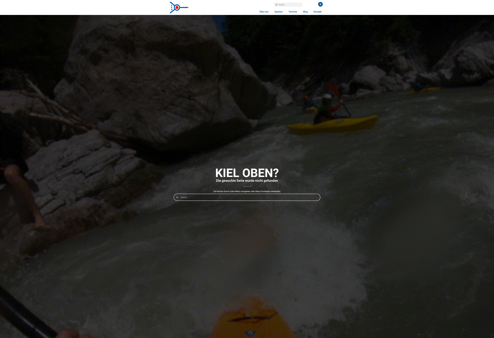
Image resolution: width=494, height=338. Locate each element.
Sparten (279, 11)
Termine (293, 11)
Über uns (264, 11)
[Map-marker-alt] (320, 4)
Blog (305, 11)
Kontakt (318, 11)
